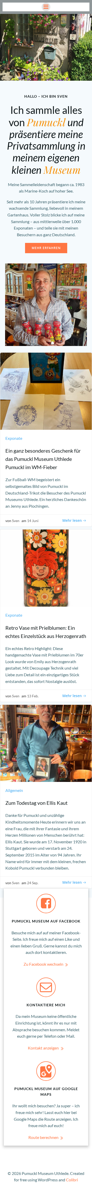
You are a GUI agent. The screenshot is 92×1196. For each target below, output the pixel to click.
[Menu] (46, 7)
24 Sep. (32, 883)
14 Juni (33, 520)
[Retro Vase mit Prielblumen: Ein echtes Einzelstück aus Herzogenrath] (46, 567)
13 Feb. (33, 696)
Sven (15, 520)
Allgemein (14, 790)
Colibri (72, 1179)
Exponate (13, 438)
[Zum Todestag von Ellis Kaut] (46, 742)
